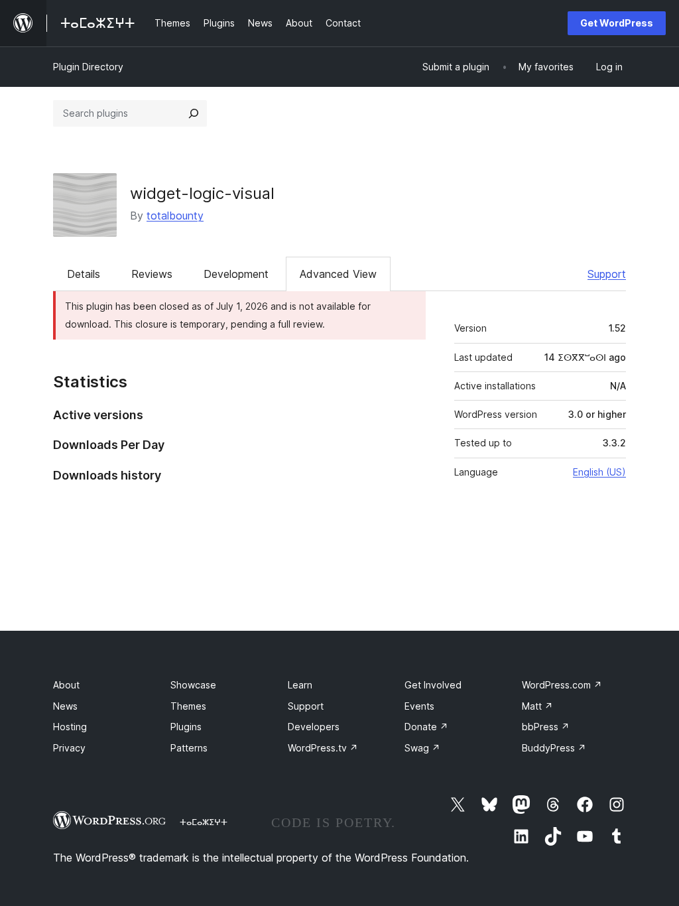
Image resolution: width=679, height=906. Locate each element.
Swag (422, 747)
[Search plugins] (193, 113)
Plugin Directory (88, 66)
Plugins (186, 726)
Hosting (70, 726)
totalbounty (175, 215)
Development (236, 274)
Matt (537, 706)
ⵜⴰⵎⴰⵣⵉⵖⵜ (203, 821)
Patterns (189, 747)
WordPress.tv (323, 747)
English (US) (599, 472)
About (66, 684)
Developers (314, 726)
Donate (426, 726)
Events (419, 706)
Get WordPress (616, 23)
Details (83, 274)
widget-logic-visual (202, 193)
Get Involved (433, 684)
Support (606, 274)
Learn (300, 684)
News (65, 706)
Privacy (69, 747)
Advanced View (338, 274)
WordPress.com (562, 684)
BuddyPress (554, 747)
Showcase (193, 684)
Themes (188, 706)
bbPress (546, 726)
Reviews (151, 274)
